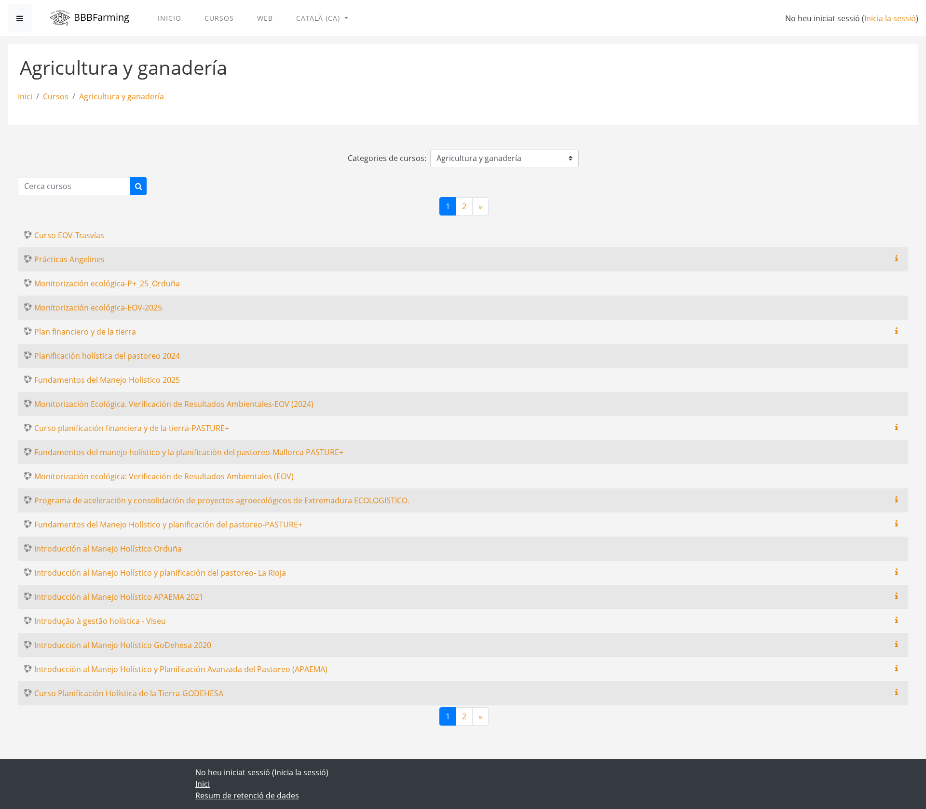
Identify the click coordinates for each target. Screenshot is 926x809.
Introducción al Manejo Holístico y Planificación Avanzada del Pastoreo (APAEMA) (180, 669)
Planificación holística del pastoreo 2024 (107, 356)
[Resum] (898, 258)
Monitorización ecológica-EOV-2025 (98, 307)
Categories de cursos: (387, 158)
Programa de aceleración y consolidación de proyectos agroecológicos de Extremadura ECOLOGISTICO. (221, 500)
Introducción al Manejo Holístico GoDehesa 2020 (122, 645)
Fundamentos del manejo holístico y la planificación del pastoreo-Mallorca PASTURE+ (188, 452)
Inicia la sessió (890, 18)
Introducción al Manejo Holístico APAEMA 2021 (119, 597)
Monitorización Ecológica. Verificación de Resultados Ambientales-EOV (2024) (173, 404)
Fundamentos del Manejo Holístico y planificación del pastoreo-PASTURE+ (168, 524)
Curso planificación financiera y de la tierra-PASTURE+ (131, 428)
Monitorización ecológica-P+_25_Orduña (107, 283)
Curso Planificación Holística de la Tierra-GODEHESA (128, 693)
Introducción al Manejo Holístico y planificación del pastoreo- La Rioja (160, 572)
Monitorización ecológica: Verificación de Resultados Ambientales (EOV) (164, 476)
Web (265, 18)
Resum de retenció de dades (247, 795)
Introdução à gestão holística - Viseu (100, 621)
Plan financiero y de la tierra (85, 331)
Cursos (219, 18)
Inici (25, 96)
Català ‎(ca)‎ (319, 18)
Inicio (169, 18)
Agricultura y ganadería (121, 96)
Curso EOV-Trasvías (69, 235)
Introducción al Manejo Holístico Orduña (108, 548)
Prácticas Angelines (69, 259)
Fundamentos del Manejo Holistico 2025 (107, 380)
